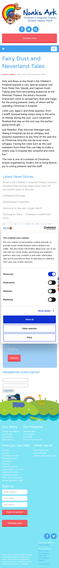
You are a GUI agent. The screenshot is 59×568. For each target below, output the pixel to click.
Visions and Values (10, 431)
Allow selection (29, 328)
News (12, 74)
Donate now (29, 38)
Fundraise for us (9, 458)
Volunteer (6, 461)
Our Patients (29, 434)
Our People (7, 434)
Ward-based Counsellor (16, 201)
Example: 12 (13, 350)
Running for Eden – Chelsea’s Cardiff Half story (26, 216)
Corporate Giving (10, 466)
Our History (7, 437)
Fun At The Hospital (32, 439)
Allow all (29, 319)
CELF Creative (44, 545)
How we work (40, 453)
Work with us (8, 439)
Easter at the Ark (10, 472)
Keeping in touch (10, 475)
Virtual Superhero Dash (12, 480)
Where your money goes (45, 456)
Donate (5, 450)
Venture (42, 560)
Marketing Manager (14, 195)
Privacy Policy (44, 564)
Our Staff (27, 437)
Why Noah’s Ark (41, 450)
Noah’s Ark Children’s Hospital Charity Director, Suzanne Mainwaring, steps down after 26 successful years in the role (30, 186)
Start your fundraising (12, 477)
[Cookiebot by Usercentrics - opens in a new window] (44, 228)
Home (5, 74)
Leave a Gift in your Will (12, 469)
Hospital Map (29, 431)
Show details (44, 311)
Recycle (5, 464)
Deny (29, 337)
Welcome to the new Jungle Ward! (22, 208)
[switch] (52, 282)
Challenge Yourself (10, 456)
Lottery (5, 453)
